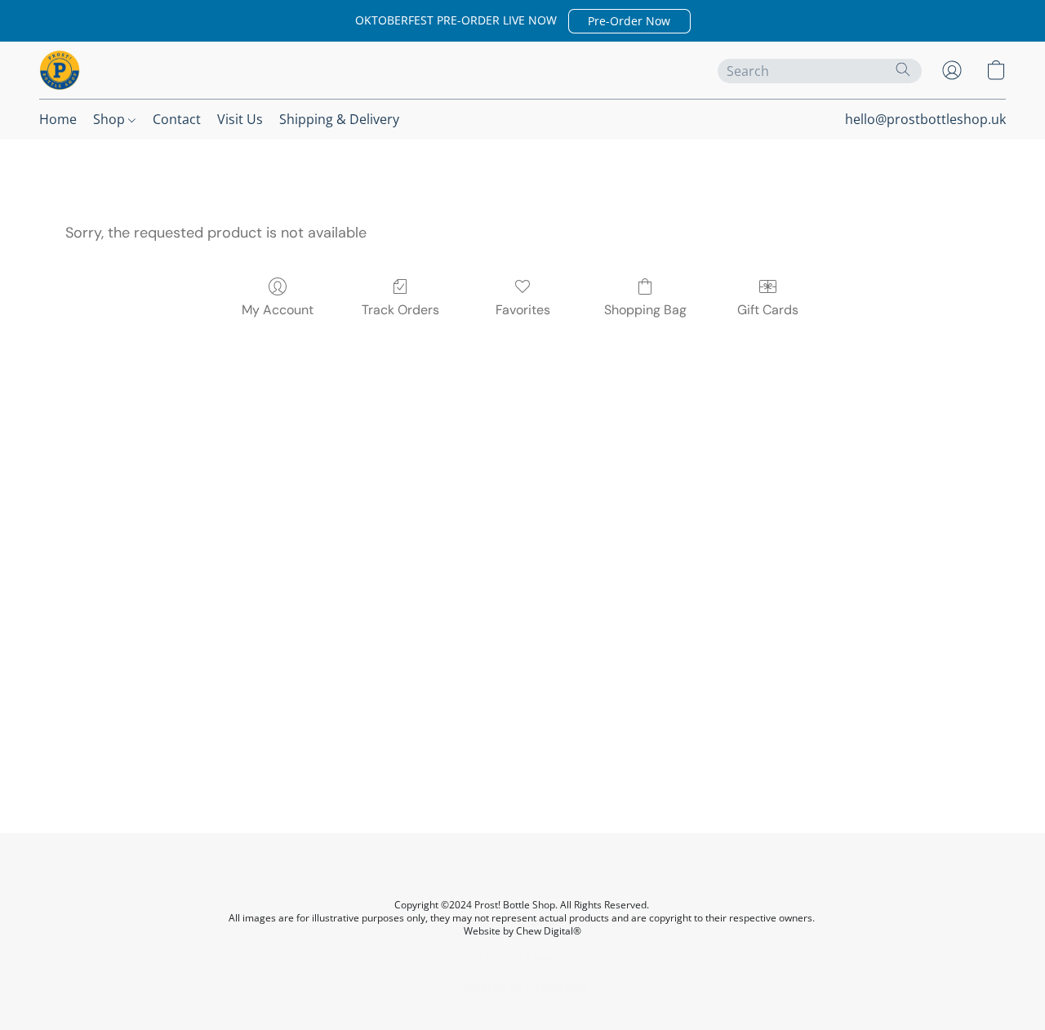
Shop (110, 119)
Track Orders (400, 309)
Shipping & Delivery (339, 119)
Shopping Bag (645, 309)
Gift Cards (767, 309)
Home (58, 119)
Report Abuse (523, 958)
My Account (278, 309)
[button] (629, 21)
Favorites (523, 309)
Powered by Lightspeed (522, 986)
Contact (177, 119)
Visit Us (240, 119)
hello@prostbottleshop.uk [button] (925, 119)
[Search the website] (903, 69)
